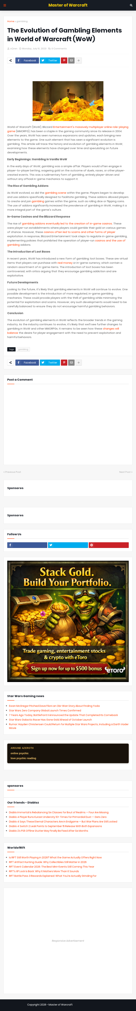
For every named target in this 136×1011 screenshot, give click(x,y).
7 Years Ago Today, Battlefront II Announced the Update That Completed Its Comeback (63, 715)
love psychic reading (23, 758)
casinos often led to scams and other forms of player (79, 232)
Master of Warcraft (68, 5)
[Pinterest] (64, 60)
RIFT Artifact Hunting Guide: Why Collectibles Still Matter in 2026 (48, 862)
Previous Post (13, 472)
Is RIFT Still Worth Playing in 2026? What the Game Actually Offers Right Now (55, 857)
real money (65, 263)
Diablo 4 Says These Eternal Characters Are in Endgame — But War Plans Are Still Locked (63, 821)
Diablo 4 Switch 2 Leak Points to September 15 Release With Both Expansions (55, 826)
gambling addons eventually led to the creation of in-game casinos (67, 223)
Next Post (125, 472)
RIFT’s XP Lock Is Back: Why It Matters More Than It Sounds (44, 871)
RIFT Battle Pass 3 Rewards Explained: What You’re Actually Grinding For (53, 876)
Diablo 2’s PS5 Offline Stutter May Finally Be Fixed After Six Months (48, 831)
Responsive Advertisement (68, 941)
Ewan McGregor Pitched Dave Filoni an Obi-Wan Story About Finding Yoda (54, 706)
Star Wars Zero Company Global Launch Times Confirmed (45, 710)
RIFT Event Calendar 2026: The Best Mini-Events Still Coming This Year (51, 866)
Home (10, 21)
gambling (22, 21)
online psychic (20, 753)
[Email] (71, 60)
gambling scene (55, 193)
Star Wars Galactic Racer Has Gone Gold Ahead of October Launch (50, 719)
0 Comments (59, 48)
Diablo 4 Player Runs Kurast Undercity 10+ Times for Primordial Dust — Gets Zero (58, 817)
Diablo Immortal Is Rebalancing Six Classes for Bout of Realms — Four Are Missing (59, 812)
